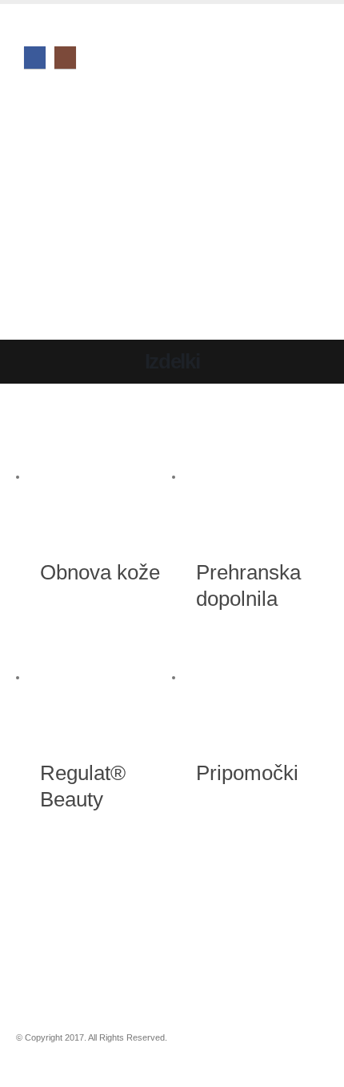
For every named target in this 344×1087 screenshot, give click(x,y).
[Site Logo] (82, 211)
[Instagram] (65, 57)
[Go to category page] (106, 478)
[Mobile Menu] (38, 107)
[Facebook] (35, 57)
